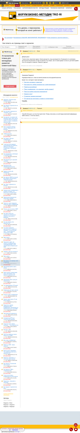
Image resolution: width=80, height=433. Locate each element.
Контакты (67, 5)
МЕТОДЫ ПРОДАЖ (44, 8)
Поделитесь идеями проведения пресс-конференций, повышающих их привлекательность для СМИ (11, 306)
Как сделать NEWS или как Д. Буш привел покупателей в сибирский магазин (11, 178)
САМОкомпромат (8, 133)
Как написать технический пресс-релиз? (10, 364)
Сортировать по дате (14, 97)
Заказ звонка (25, 3)
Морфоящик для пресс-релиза (11, 290)
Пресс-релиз (6, 237)
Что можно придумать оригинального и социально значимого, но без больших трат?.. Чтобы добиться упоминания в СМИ (10, 230)
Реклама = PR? (7, 329)
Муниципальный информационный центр (9, 166)
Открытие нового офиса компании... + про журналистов (11, 324)
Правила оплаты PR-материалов (8, 172)
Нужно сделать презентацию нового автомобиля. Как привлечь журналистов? (10, 274)
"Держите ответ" (28, 94)
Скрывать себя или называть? (11, 251)
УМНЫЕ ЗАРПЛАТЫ (7, 8)
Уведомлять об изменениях (22, 47)
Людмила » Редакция (9, 406)
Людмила (25, 51)
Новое (7, 5)
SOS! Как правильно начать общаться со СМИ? (10, 335)
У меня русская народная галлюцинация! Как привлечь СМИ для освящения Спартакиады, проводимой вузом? (10, 147)
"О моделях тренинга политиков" (32, 96)
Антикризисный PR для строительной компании (9, 318)
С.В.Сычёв (17, 431)
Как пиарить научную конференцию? (9, 139)
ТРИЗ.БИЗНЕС (17, 8)
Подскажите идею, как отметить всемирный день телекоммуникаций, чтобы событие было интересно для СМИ (10, 244)
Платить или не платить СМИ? (11, 209)
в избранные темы (53, 47)
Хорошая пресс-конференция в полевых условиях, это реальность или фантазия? (11, 191)
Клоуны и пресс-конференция (11, 294)
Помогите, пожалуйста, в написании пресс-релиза (9, 358)
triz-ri (56, 3)
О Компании (59, 5)
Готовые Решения (37, 5)
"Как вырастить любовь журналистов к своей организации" (40, 84)
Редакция (25, 69)
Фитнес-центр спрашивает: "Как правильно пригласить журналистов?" (10, 352)
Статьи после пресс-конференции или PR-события (11, 376)
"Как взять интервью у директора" (33, 82)
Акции (73, 5)
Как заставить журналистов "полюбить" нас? (10, 112)
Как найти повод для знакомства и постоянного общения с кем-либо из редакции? (10, 215)
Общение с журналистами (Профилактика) (10, 100)
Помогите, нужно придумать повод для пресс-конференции (11, 204)
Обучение (46, 5)
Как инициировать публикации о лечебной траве (11, 154)
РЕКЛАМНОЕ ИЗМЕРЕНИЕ (57, 8)
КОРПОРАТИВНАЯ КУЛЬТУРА (30, 8)
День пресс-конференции (9, 340)
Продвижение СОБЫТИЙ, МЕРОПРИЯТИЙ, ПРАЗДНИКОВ (29, 37)
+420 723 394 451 (36, 3)
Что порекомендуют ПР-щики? (11, 285)
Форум (17, 5)
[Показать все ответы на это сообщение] (31, 65)
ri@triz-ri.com (65, 3)
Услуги (28, 5)
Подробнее (15, 430)
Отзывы (52, 5)
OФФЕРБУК (69, 8)
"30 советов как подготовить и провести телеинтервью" (39, 98)
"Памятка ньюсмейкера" (30, 87)
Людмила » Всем (8, 403)
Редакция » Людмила (9, 404)
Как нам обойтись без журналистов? (9, 222)
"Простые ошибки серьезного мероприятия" (35, 91)
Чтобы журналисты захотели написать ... (58, 37)
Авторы (23, 5)
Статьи (12, 5)
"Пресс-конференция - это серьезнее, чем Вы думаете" (39, 89)
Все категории (8, 37)
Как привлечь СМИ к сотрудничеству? (8, 370)
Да (10, 430)
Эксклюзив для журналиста (10, 313)
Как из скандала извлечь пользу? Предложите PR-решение (10, 128)
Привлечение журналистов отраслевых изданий (10, 198)
